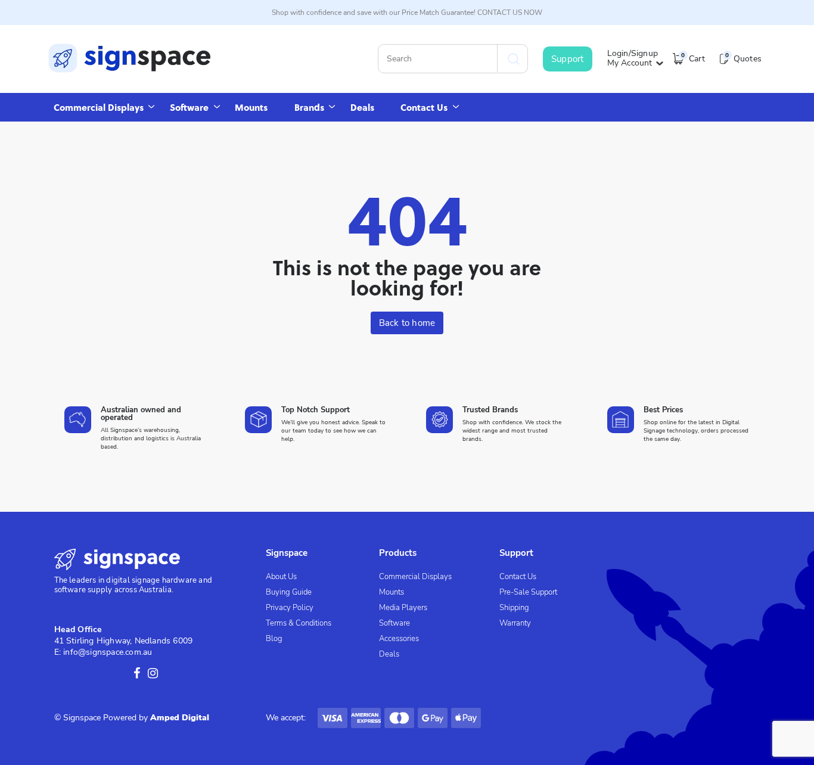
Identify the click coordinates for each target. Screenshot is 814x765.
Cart (692, 58)
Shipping (514, 607)
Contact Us (424, 107)
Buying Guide (289, 592)
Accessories (399, 638)
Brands (309, 107)
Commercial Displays (99, 107)
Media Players (403, 607)
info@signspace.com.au (107, 652)
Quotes (743, 58)
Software (189, 107)
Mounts (251, 107)
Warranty (515, 623)
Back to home (407, 323)
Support (567, 59)
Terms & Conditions (298, 623)
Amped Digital (179, 717)
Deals (362, 107)
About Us (281, 576)
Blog (274, 638)
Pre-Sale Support (528, 592)
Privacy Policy (289, 607)
